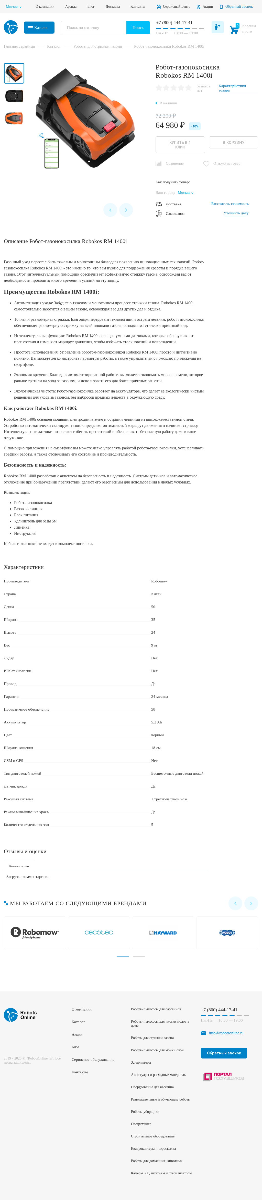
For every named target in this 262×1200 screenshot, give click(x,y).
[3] (173, 88)
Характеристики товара (232, 88)
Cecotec (100, 932)
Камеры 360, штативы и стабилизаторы (161, 1173)
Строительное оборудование (152, 1136)
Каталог (41, 27)
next (126, 210)
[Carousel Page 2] (139, 956)
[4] (181, 88)
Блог (91, 6)
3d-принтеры (141, 1062)
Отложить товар (227, 163)
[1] (159, 88)
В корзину (233, 142)
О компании (45, 6)
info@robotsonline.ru (226, 1033)
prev (110, 210)
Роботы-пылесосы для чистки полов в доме (160, 1023)
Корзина (244, 30)
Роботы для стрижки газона (152, 1038)
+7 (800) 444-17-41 (174, 22)
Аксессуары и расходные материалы (158, 1075)
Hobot (228, 932)
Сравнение (175, 163)
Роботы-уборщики (145, 1112)
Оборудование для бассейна (152, 1087)
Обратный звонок (239, 6)
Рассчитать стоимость (230, 203)
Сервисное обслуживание (93, 1059)
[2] (166, 88)
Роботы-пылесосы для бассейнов (156, 1009)
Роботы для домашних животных (156, 1161)
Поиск (138, 27)
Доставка (113, 6)
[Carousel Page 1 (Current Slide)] (123, 956)
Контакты (137, 6)
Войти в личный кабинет (218, 27)
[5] (188, 88)
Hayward (164, 932)
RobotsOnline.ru (11, 27)
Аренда (71, 6)
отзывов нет (203, 88)
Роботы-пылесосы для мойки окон (157, 1050)
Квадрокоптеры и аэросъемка (153, 1149)
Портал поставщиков (224, 1077)
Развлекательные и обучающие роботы (160, 1099)
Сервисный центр (176, 6)
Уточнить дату (236, 213)
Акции (208, 6)
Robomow (36, 932)
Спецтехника (141, 1124)
